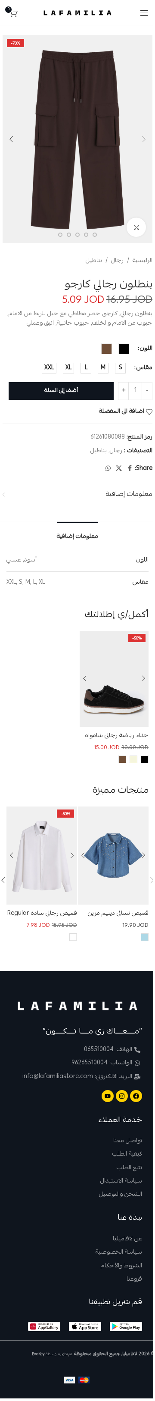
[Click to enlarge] (136, 227)
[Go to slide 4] (77, 235)
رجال (117, 261)
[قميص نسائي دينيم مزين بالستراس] (113, 856)
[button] (143, 139)
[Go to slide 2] (95, 235)
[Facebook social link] (129, 469)
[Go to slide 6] (60, 235)
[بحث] (26, 12)
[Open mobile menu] (144, 12)
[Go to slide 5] (69, 235)
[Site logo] (78, 13)
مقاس (144, 368)
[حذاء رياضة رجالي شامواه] (114, 679)
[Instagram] (122, 1096)
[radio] (123, 349)
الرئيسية (142, 261)
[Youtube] (108, 1096)
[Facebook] (136, 1096)
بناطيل (94, 261)
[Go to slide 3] (86, 235)
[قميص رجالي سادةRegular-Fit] (41, 856)
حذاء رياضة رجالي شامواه (117, 736)
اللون (146, 348)
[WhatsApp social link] (108, 469)
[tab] (77, 534)
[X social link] (118, 469)
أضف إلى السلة (61, 390)
